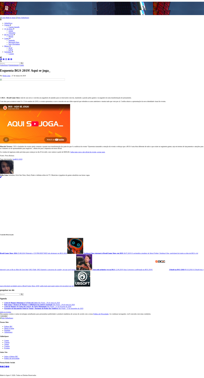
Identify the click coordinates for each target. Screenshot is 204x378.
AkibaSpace (4, 65)
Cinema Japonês (13, 27)
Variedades (8, 52)
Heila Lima (6, 76)
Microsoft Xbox (13, 42)
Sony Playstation (14, 44)
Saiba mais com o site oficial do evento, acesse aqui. (87, 152)
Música (6, 46)
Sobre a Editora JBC (11, 356)
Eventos (7, 348)
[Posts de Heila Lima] (1, 177)
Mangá (10, 36)
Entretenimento (14, 65)
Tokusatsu (11, 33)
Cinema (6, 25)
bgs (14, 159)
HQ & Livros (8, 35)
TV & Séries (8, 29)
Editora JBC (8, 326)
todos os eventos (5, 312)
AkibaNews (8, 23)
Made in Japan (9, 328)
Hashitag (7, 330)
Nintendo (11, 40)
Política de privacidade (11, 358)
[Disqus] (102, 204)
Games (6, 38)
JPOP (10, 48)
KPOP (10, 50)
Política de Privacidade (101, 314)
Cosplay (11, 54)
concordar (4, 316)
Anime (10, 31)
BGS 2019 (18, 159)
